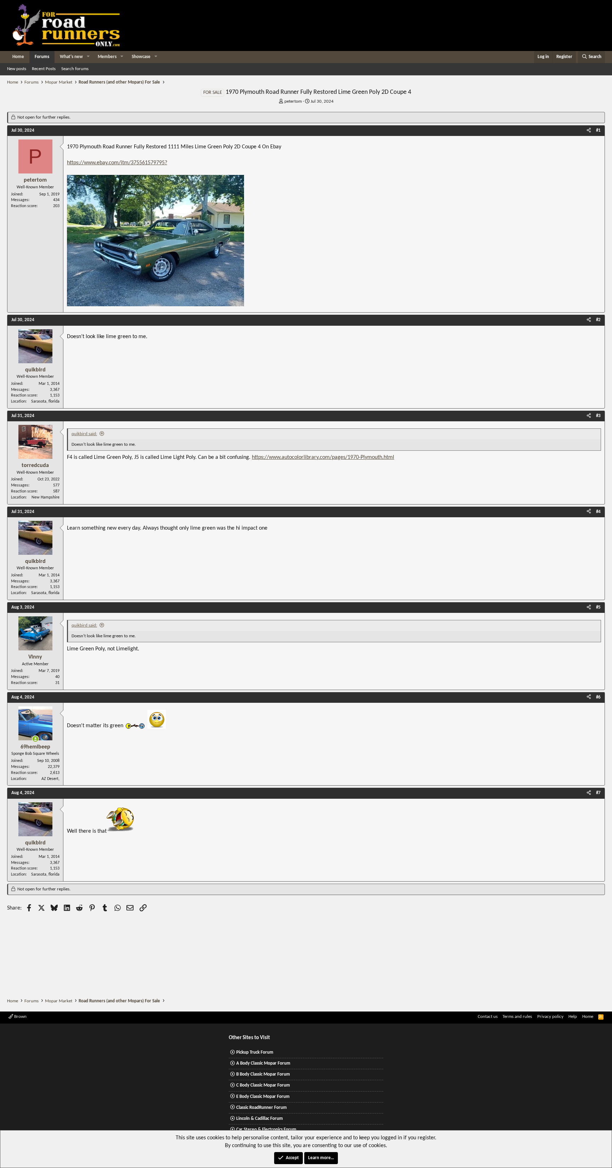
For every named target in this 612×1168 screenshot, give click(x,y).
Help (572, 1016)
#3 (598, 416)
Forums (42, 57)
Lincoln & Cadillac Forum (259, 1118)
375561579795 (148, 163)
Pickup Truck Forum (254, 1052)
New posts (16, 69)
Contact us (488, 1016)
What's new (71, 57)
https (72, 163)
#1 (598, 130)
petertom (293, 101)
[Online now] (35, 738)
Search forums (75, 69)
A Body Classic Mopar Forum (263, 1063)
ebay (102, 163)
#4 (598, 511)
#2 (598, 320)
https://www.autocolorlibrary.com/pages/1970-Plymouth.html (323, 457)
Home (18, 57)
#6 (598, 697)
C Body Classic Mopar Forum (263, 1085)
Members (107, 57)
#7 (598, 793)
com (114, 163)
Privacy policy (550, 1016)
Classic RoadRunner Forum (261, 1107)
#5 (598, 607)
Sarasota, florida (45, 401)
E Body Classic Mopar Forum (263, 1096)
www (89, 163)
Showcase (141, 57)
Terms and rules (517, 1016)
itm (125, 163)
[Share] (589, 130)
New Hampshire (46, 497)
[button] (88, 57)
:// (81, 163)
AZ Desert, (50, 779)
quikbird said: (84, 434)
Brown (20, 1016)
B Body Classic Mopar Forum (263, 1074)
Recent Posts (44, 69)
